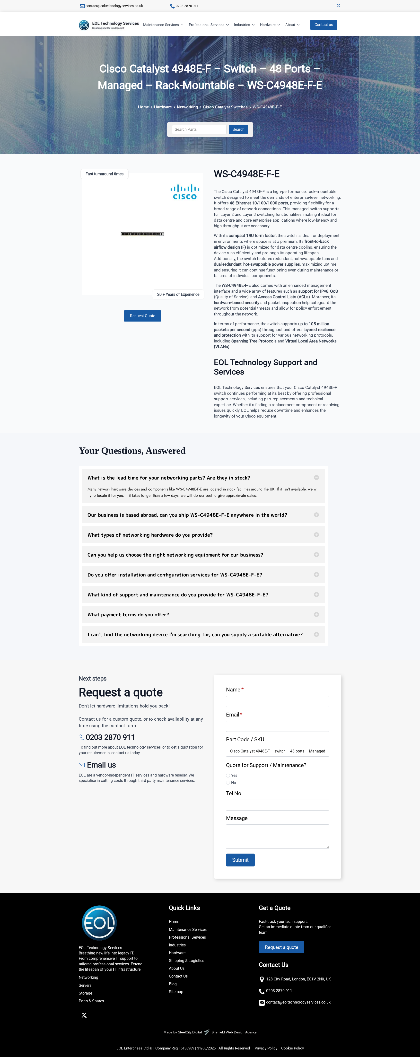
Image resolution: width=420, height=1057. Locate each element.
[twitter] (339, 6)
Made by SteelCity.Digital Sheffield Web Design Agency (210, 1032)
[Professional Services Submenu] (227, 25)
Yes (234, 775)
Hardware (268, 25)
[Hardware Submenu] (279, 25)
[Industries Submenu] (253, 25)
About (290, 25)
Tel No (233, 793)
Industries (242, 25)
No (233, 782)
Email (234, 714)
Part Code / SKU (245, 739)
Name (235, 689)
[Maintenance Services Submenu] (182, 25)
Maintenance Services (161, 25)
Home (143, 107)
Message (237, 818)
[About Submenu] (298, 25)
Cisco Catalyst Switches (225, 107)
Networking (187, 107)
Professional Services (206, 25)
